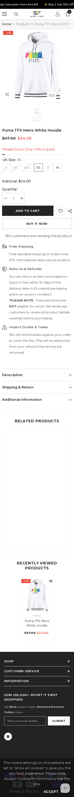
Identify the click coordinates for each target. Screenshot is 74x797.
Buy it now (37, 224)
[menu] (4, 14)
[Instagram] (8, 736)
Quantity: (10, 189)
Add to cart (28, 211)
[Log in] (58, 14)
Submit (58, 721)
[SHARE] (69, 211)
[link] (37, 533)
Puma (37, 615)
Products (23, 24)
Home (6, 24)
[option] (37, 65)
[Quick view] (51, 581)
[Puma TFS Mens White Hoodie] (37, 595)
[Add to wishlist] (61, 211)
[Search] (16, 14)
